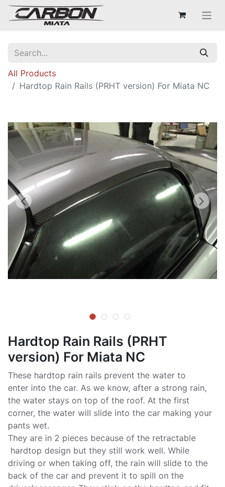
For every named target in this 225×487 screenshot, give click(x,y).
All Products (32, 73)
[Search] (204, 53)
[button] (23, 200)
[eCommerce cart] (182, 15)
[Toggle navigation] (207, 15)
